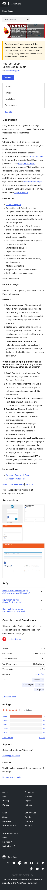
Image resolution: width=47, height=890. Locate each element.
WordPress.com (10, 833)
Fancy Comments (36, 156)
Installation (10, 99)
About (5, 792)
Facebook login (38, 680)
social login (40, 685)
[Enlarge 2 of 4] (41, 508)
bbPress (7, 842)
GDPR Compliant (13, 204)
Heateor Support (12, 70)
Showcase (29, 792)
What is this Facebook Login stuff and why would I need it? (16, 592)
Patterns (28, 805)
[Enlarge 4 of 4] (41, 546)
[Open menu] (43, 3)
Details (8, 86)
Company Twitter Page (16, 479)
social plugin (39, 690)
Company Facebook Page (17, 475)
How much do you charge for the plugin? (12, 601)
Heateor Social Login (32, 181)
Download (8, 77)
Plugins (28, 800)
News (4, 796)
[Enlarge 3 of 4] (19, 528)
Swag (28, 825)
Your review (7, 737)
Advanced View (9, 696)
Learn (4, 813)
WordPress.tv (9, 825)
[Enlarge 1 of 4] (19, 508)
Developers (7, 821)
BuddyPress (9, 846)
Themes (28, 796)
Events (28, 817)
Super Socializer (21, 192)
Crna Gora (12, 857)
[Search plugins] (28, 19)
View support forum (11, 755)
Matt (5, 837)
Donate (29, 821)
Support (8, 111)
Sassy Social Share (26, 163)
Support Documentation (13, 484)
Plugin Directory (8, 11)
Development (11, 105)
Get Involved (30, 813)
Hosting (5, 800)
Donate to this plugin (11, 777)
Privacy (5, 805)
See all (42, 737)
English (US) (40, 674)
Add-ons (29, 484)
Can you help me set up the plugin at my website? (13, 610)
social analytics (28, 685)
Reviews (8, 93)
